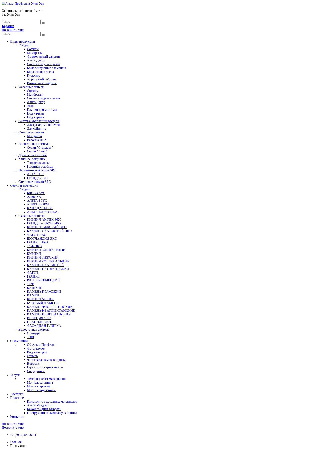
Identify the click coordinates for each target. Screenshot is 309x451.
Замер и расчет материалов (46, 378)
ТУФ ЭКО (34, 246)
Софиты (33, 49)
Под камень (35, 113)
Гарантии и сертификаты (45, 367)
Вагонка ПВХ (37, 140)
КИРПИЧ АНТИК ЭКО (44, 219)
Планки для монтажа (42, 109)
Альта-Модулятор (39, 405)
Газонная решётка (40, 166)
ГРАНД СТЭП (37, 178)
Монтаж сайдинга (40, 382)
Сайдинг (24, 45)
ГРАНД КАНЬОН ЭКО (44, 223)
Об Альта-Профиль (40, 344)
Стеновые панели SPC (34, 181)
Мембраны (34, 53)
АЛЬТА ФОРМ (38, 204)
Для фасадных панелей (43, 125)
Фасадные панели (31, 87)
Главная (15, 442)
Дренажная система (32, 155)
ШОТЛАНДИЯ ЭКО (42, 238)
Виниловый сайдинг (42, 83)
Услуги (15, 375)
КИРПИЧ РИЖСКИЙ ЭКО (47, 227)
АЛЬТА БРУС (37, 200)
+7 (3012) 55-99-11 (23, 434)
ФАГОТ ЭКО (36, 234)
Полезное (17, 397)
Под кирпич (35, 117)
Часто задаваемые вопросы (46, 360)
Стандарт (33, 333)
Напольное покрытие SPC (37, 170)
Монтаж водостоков (41, 390)
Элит (30, 337)
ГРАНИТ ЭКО (37, 242)
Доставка (16, 394)
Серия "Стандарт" (40, 147)
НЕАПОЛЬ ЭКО (39, 322)
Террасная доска (38, 162)
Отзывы (32, 356)
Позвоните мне (13, 30)
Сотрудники (36, 371)
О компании (19, 341)
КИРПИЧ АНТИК (40, 299)
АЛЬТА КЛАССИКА (42, 212)
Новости (33, 363)
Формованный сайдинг (44, 56)
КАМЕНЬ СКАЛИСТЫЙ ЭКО (49, 231)
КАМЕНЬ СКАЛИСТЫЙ (45, 265)
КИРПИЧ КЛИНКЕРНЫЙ (46, 250)
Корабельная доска (40, 71)
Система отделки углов (43, 64)
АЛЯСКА (34, 197)
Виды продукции (22, 41)
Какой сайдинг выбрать (44, 409)
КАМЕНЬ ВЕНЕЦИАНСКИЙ (49, 314)
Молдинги (34, 136)
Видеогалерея (37, 352)
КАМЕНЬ (34, 295)
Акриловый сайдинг (42, 79)
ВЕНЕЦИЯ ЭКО (39, 318)
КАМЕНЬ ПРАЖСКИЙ (44, 291)
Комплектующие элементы (46, 68)
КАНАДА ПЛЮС (40, 208)
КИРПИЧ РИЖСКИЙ (43, 257)
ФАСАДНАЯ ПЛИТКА (44, 325)
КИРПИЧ (34, 253)
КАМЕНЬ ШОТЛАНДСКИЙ (48, 269)
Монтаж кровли (38, 386)
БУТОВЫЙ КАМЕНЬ (42, 303)
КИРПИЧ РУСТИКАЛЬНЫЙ (48, 261)
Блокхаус (33, 75)
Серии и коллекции (24, 185)
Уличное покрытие (32, 159)
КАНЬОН (34, 288)
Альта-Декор (36, 60)
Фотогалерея (36, 348)
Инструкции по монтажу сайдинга (52, 413)
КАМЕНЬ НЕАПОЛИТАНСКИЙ (51, 310)
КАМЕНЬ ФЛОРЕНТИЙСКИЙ (50, 306)
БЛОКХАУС (36, 193)
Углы (30, 106)
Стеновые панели (31, 132)
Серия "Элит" (37, 151)
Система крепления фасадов (38, 121)
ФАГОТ (32, 272)
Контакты (17, 416)
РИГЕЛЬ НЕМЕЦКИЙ (43, 280)
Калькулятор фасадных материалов (52, 401)
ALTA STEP (35, 174)
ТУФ (30, 284)
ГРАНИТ (33, 276)
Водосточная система (33, 143)
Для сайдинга (36, 128)
